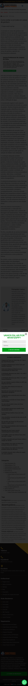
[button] (26, 334)
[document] (14, 343)
